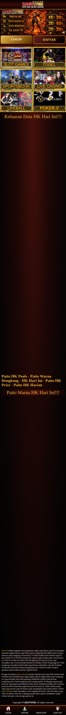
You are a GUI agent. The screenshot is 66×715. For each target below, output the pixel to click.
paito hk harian (7, 691)
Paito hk (5, 651)
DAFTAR (49, 39)
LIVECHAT (57, 712)
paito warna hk (22, 674)
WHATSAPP (41, 712)
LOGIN (16, 39)
